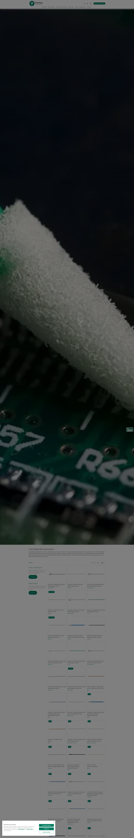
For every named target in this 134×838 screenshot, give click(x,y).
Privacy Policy (30, 829)
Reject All (46, 828)
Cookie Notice (21, 829)
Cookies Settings (46, 832)
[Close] (53, 822)
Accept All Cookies (46, 825)
